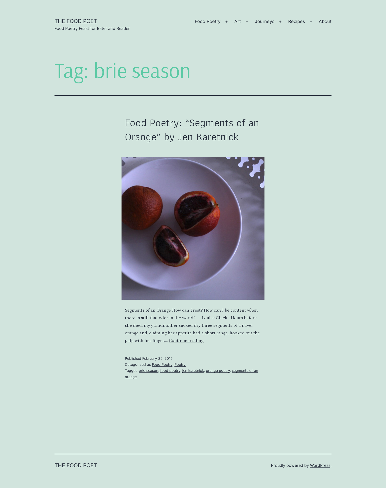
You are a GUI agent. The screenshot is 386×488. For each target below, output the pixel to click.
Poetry (180, 364)
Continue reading (186, 340)
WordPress (320, 465)
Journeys (264, 21)
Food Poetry (207, 21)
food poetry (170, 370)
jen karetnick (193, 370)
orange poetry (218, 370)
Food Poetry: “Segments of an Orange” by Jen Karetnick (192, 129)
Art (237, 21)
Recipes (296, 21)
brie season (148, 370)
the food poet (76, 21)
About (325, 21)
